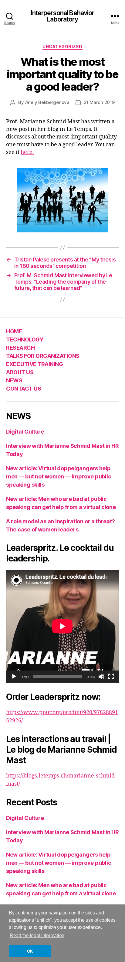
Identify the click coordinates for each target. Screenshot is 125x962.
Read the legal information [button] (37, 935)
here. (27, 152)
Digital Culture (25, 431)
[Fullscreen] (111, 677)
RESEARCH (20, 348)
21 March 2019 (99, 102)
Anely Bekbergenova (47, 102)
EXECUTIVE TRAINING (34, 364)
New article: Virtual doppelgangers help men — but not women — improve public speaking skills (58, 476)
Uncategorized (62, 46)
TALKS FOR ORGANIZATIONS (42, 356)
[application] (62, 626)
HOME (14, 331)
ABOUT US (19, 372)
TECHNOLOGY (24, 339)
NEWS (14, 380)
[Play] (14, 677)
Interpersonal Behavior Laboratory (62, 16)
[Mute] (101, 677)
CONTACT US (23, 388)
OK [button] (30, 951)
